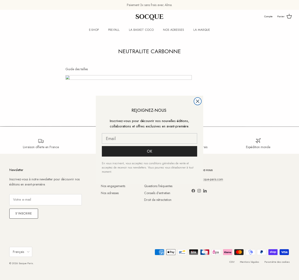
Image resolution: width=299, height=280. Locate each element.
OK (149, 151)
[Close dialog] (197, 101)
